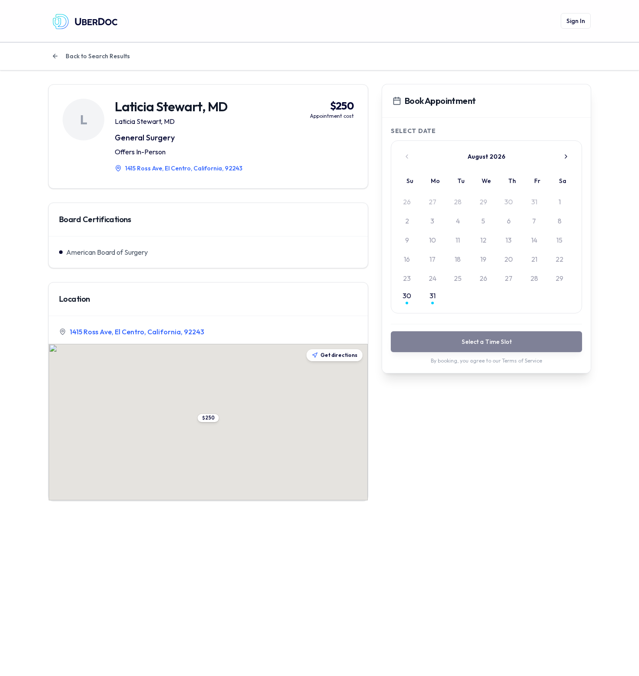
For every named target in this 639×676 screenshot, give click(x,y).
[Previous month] (407, 156)
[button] (208, 418)
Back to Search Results (98, 56)
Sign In (575, 21)
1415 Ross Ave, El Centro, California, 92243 (137, 331)
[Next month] (566, 156)
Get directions (338, 355)
